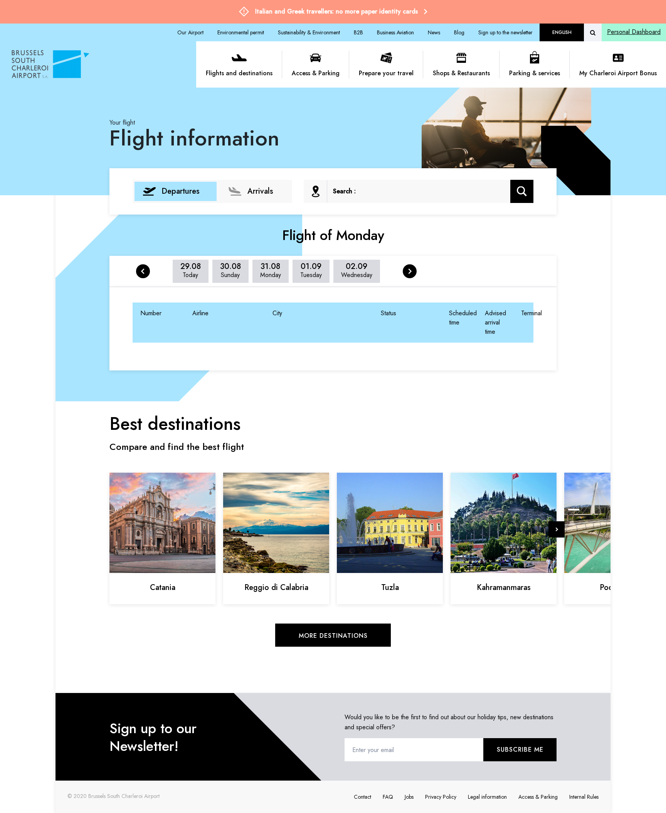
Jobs (409, 797)
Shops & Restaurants (461, 73)
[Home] (101, 64)
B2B (358, 32)
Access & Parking (316, 73)
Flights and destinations (239, 73)
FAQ (388, 797)
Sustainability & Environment (309, 32)
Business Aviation (395, 32)
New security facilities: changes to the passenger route (341, 11)
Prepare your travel (386, 73)
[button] (556, 529)
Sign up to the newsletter (505, 32)
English (562, 32)
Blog (459, 32)
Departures (180, 191)
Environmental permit (240, 32)
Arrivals (260, 191)
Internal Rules (584, 797)
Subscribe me (520, 749)
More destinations (333, 635)
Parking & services (534, 73)
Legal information (487, 797)
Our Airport (190, 32)
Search (522, 191)
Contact (362, 797)
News (434, 32)
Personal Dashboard (634, 31)
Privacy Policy (440, 797)
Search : (344, 191)
